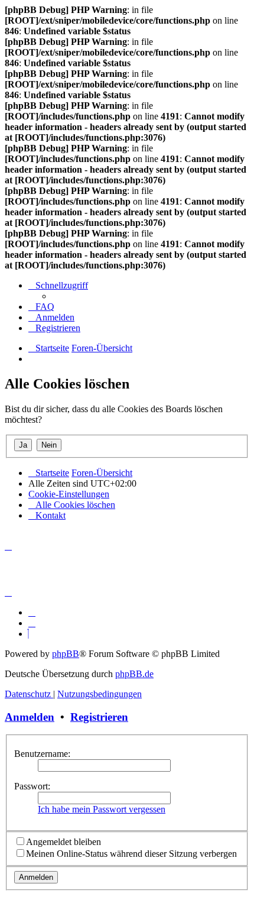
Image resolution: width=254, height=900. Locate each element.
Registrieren (99, 717)
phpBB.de (134, 674)
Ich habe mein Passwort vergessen (101, 809)
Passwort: (32, 786)
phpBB (65, 654)
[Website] (31, 612)
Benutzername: (42, 754)
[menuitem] (41, 307)
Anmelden (29, 717)
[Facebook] (31, 623)
